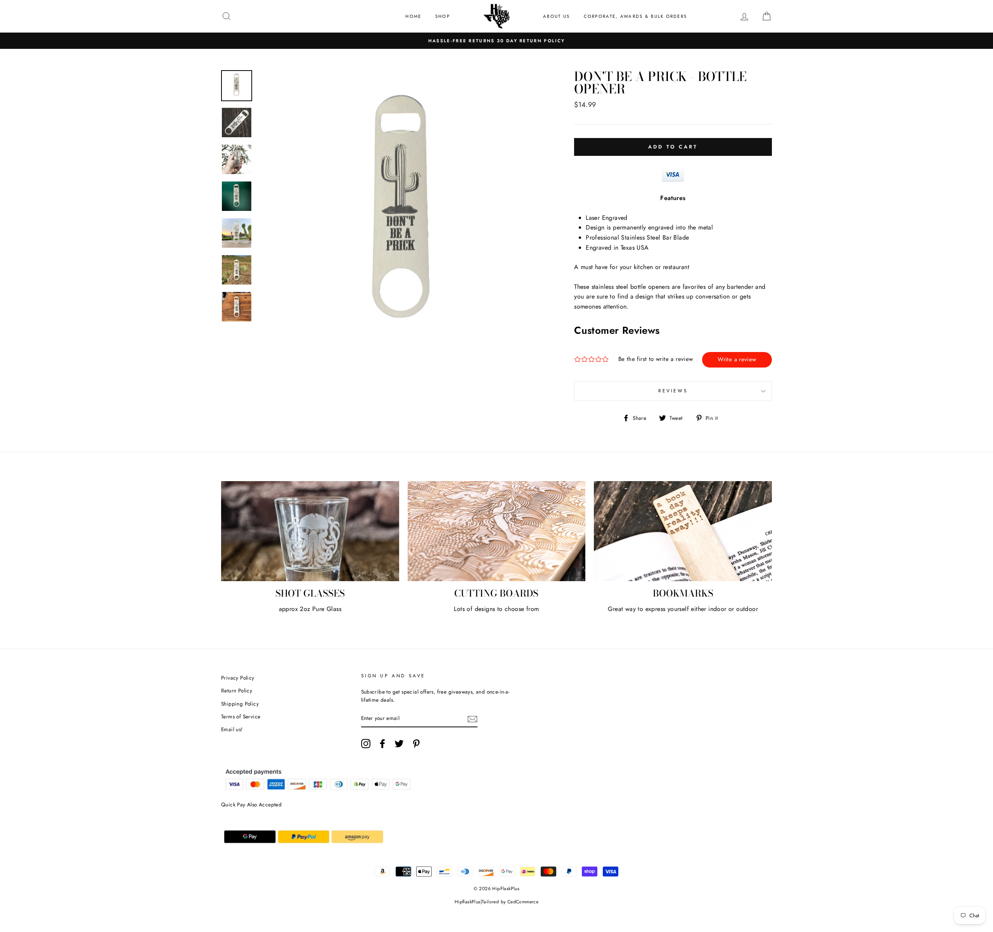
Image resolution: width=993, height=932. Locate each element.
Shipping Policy (240, 704)
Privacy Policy (237, 678)
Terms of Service (240, 716)
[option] (496, 40)
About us (556, 16)
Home (413, 16)
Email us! (232, 729)
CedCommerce (522, 901)
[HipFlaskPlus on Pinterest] (416, 743)
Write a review (737, 359)
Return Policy (236, 690)
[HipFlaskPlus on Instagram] (365, 743)
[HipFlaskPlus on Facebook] (382, 743)
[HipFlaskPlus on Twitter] (399, 743)
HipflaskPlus (468, 901)
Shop (442, 16)
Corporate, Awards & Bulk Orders (635, 16)
